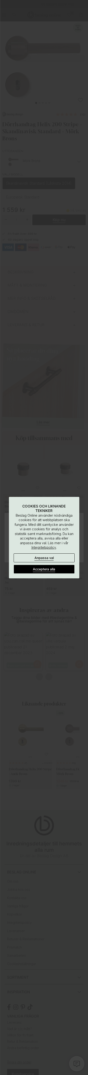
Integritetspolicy (43, 547)
